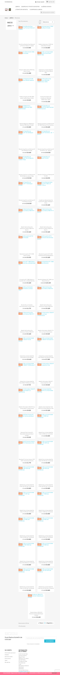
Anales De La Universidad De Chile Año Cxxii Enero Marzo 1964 (46, 71)
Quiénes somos (46, 6)
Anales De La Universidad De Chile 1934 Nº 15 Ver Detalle (27, 356)
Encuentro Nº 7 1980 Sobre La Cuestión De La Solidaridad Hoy (27, 280)
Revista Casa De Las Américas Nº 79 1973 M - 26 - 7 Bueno (46, 149)
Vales (6, 660)
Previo (40, 623)
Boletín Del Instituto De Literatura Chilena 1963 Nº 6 (46, 305)
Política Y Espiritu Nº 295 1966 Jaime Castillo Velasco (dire (27, 97)
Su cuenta (8, 650)
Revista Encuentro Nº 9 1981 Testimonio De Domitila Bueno (45, 254)
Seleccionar (48, 22)
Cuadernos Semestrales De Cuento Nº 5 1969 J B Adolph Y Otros (45, 201)
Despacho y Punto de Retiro (30, 6)
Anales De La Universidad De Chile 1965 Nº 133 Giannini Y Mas (46, 356)
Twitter (9, 633)
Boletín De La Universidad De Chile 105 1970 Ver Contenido (46, 460)
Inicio (10, 22)
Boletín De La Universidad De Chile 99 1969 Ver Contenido (46, 562)
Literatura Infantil (21, 9)
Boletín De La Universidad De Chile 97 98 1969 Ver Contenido (27, 562)
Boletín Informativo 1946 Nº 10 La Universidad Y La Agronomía (27, 407)
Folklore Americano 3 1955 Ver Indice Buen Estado (45, 45)
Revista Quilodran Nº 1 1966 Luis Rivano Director (46, 280)
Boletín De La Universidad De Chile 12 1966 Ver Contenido (46, 433)
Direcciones (8, 658)
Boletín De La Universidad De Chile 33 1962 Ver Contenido (27, 536)
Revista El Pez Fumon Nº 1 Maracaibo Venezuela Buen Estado (27, 434)
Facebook (6, 633)
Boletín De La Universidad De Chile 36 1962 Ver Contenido (46, 536)
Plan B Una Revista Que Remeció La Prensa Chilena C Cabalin (27, 45)
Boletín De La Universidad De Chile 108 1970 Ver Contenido (46, 485)
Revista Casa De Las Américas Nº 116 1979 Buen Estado (27, 149)
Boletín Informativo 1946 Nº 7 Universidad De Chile (46, 382)
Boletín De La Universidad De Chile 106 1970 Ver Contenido (27, 485)
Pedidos (7, 654)
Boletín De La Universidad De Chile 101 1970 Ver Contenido (27, 587)
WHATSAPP (54, 673)
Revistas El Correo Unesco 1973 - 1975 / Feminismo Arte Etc (27, 460)
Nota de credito (9, 656)
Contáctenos (8, 2)
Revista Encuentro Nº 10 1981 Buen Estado (27, 254)
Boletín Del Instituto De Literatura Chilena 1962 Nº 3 (27, 331)
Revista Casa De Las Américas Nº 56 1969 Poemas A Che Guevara (46, 124)
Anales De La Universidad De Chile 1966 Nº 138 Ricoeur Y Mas (27, 382)
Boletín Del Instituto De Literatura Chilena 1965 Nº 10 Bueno (46, 228)
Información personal (10, 653)
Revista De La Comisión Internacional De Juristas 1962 (26, 305)
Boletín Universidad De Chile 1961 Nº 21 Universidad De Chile (45, 407)
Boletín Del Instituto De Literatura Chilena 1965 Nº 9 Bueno (27, 228)
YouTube (12, 633)
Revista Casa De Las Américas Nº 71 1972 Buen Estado (27, 200)
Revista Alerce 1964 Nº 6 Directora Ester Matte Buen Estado (36, 614)
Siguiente (50, 623)
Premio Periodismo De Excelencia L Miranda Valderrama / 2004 (45, 98)
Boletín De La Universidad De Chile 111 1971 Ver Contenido (27, 511)
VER (28, 673)
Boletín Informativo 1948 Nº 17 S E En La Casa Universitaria (45, 331)
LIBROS (17, 6)
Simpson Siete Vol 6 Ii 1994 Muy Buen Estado (27, 70)
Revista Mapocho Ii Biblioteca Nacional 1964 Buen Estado (27, 124)
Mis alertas (7, 662)
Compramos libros (36, 9)
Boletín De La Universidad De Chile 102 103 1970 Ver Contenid (46, 587)
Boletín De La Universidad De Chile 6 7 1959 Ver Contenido (46, 511)
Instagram (16, 633)
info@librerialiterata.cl (24, 671)
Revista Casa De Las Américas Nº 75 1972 (46, 175)
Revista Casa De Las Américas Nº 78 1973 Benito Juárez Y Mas (27, 175)
